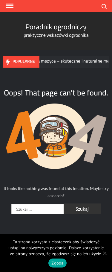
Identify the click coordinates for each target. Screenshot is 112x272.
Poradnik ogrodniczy (56, 27)
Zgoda (57, 263)
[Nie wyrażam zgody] (105, 253)
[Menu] (9, 6)
